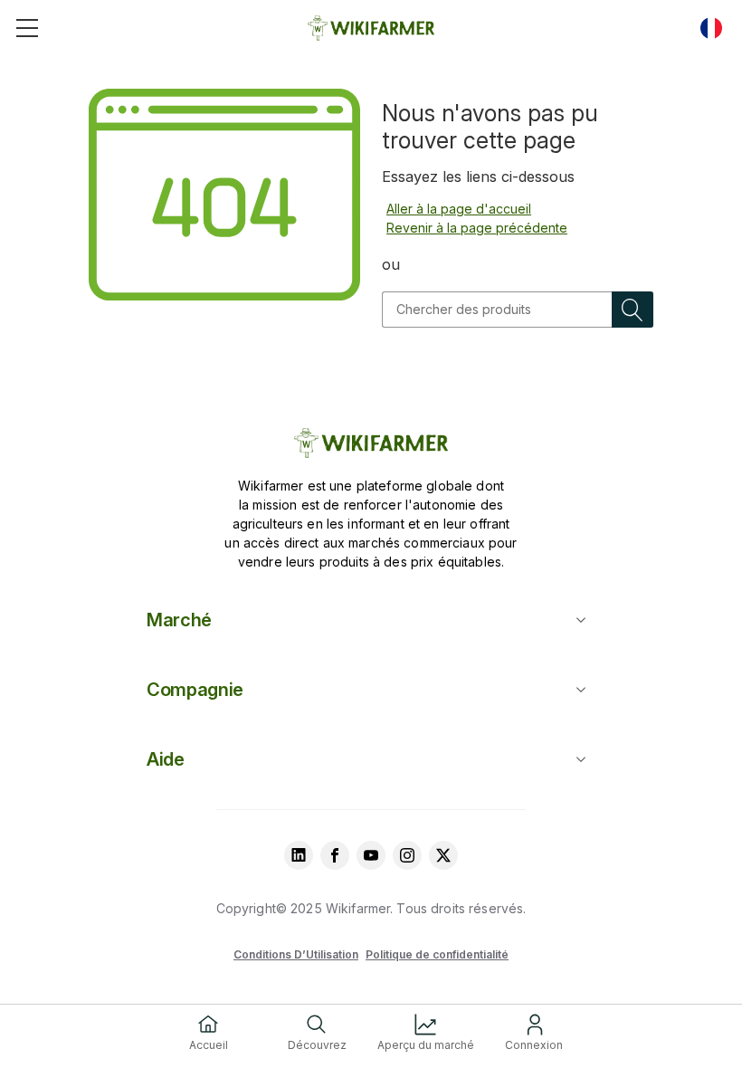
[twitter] (443, 855)
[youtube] (371, 855)
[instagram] (407, 855)
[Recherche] (632, 309)
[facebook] (334, 855)
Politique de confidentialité (437, 954)
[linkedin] (298, 855)
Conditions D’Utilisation (295, 954)
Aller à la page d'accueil (458, 208)
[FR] (711, 28)
